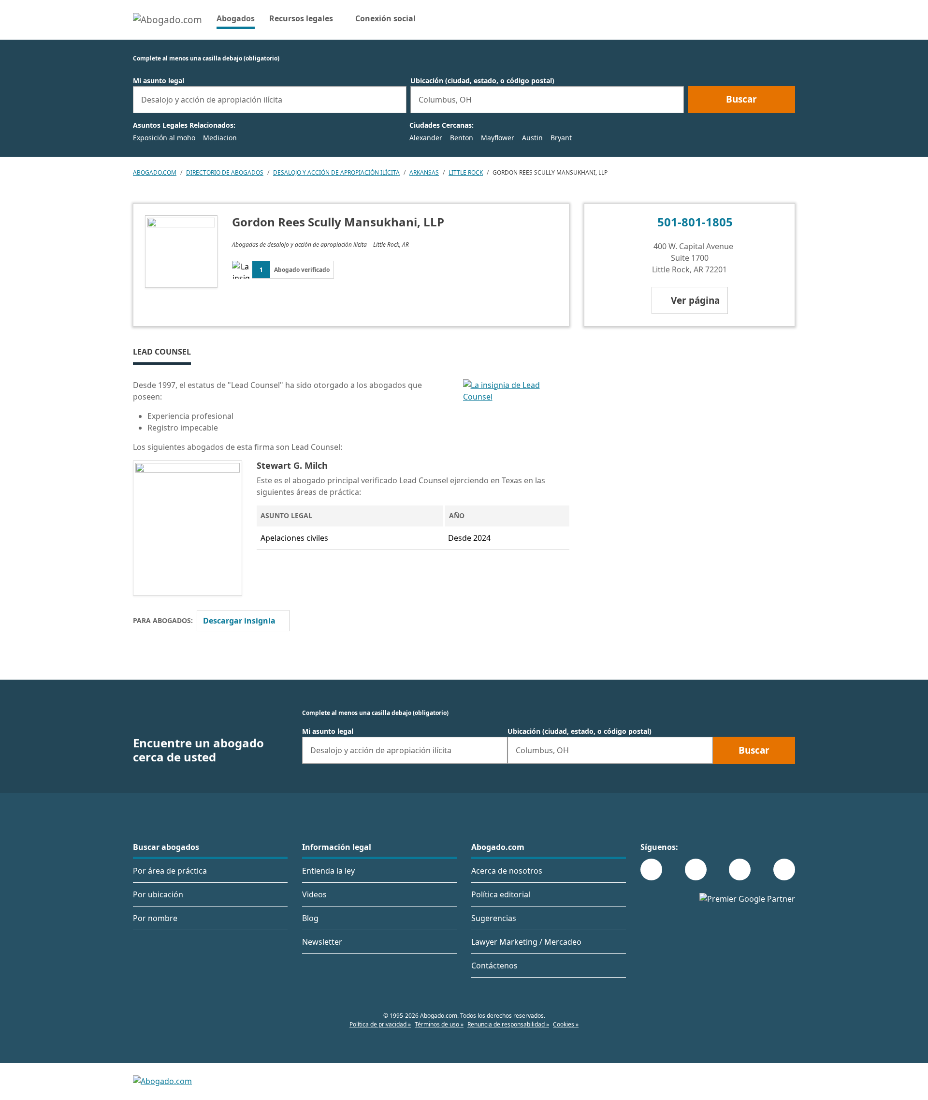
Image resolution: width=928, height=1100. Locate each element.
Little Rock (466, 172)
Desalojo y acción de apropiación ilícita (336, 172)
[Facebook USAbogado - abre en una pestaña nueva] (651, 869)
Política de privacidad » (380, 1024)
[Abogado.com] (167, 20)
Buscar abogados (166, 847)
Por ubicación (158, 894)
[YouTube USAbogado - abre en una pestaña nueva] (784, 869)
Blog (310, 918)
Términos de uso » (439, 1024)
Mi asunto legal (158, 80)
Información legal (336, 847)
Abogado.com (154, 172)
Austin (532, 137)
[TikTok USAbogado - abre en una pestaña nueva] (740, 869)
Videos (314, 894)
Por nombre (155, 918)
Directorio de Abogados (224, 172)
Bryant (561, 137)
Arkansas (424, 172)
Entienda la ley (328, 870)
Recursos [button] (301, 18)
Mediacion (220, 137)
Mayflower (497, 137)
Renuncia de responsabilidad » (508, 1024)
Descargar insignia (239, 620)
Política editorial (500, 894)
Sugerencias (493, 918)
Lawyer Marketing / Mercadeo (526, 941)
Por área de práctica (170, 870)
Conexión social (385, 18)
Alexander (425, 137)
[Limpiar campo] (395, 99)
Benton (461, 137)
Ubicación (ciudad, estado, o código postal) (482, 80)
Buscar (741, 99)
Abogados (236, 18)
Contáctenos (494, 965)
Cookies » (566, 1024)
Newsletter (322, 941)
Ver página (695, 300)
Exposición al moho (164, 137)
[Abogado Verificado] (516, 420)
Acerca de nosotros (506, 870)
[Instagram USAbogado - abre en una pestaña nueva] (696, 869)
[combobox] (269, 99)
